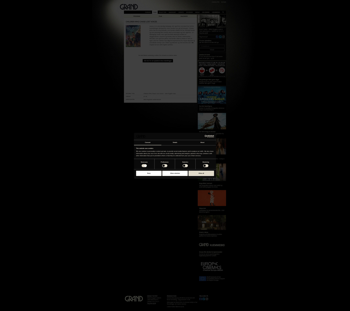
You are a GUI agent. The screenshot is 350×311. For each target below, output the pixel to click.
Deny (148, 173)
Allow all (201, 173)
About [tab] (202, 142)
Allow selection (175, 173)
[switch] (164, 165)
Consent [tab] (147, 142)
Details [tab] (175, 142)
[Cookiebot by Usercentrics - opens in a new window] (206, 136)
